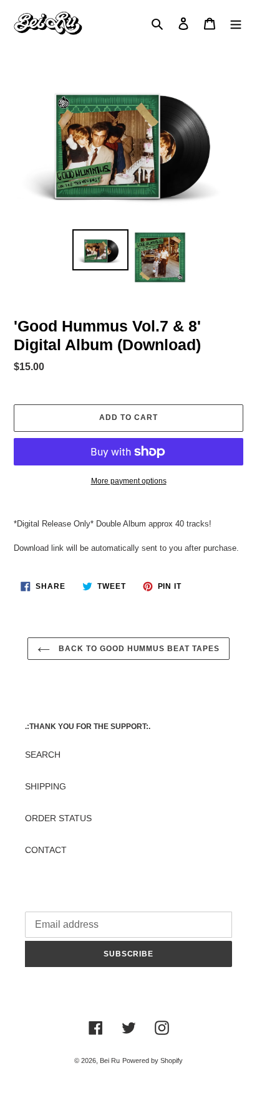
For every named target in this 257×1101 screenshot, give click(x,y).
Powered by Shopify (152, 1060)
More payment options (129, 481)
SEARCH (43, 755)
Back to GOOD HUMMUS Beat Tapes (138, 648)
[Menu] (236, 23)
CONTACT (46, 850)
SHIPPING (45, 786)
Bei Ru (110, 1060)
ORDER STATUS (58, 818)
